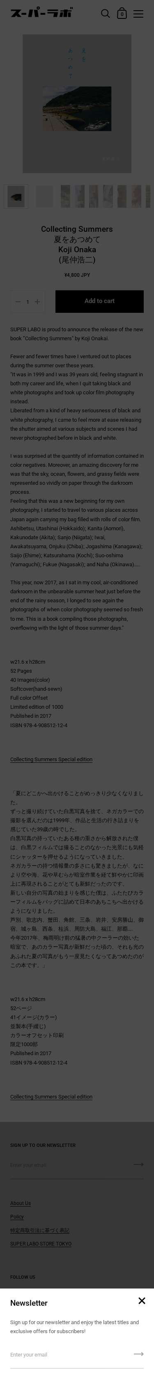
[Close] (141, 1301)
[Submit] (139, 1357)
